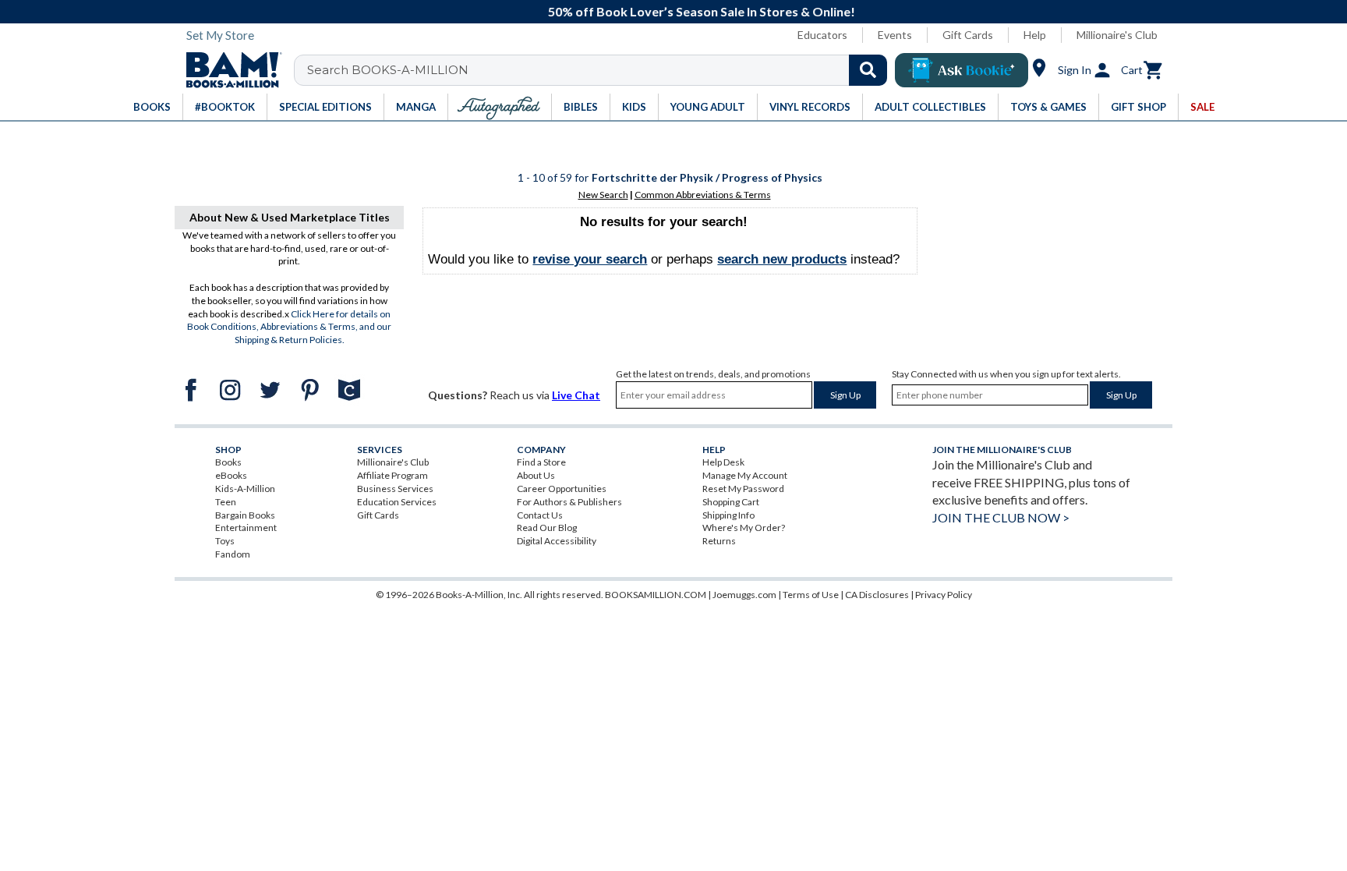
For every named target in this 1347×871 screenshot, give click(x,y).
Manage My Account (744, 475)
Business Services (395, 488)
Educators (822, 34)
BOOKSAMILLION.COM (655, 594)
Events (895, 34)
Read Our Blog (547, 527)
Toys (225, 541)
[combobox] (601, 70)
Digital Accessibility (556, 541)
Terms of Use (811, 594)
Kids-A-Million (245, 488)
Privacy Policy (943, 594)
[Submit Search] (868, 70)
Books (228, 462)
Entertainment (246, 527)
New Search (603, 194)
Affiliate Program (392, 475)
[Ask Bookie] (961, 70)
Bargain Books (245, 515)
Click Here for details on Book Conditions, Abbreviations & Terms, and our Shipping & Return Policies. (289, 327)
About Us (536, 475)
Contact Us (540, 515)
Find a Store (541, 462)
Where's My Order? (743, 527)
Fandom (232, 554)
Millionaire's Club (1117, 34)
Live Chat (576, 395)
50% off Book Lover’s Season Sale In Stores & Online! (682, 11)
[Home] (228, 70)
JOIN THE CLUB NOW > (1000, 517)
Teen (225, 502)
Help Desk (723, 462)
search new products (782, 259)
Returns (719, 541)
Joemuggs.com (744, 594)
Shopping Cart (730, 502)
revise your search (589, 259)
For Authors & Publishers (569, 502)
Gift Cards (967, 34)
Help (1035, 34)
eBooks (231, 475)
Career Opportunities (561, 488)
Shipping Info (728, 515)
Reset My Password (743, 488)
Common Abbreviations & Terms (703, 194)
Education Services (397, 502)
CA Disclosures (877, 594)
